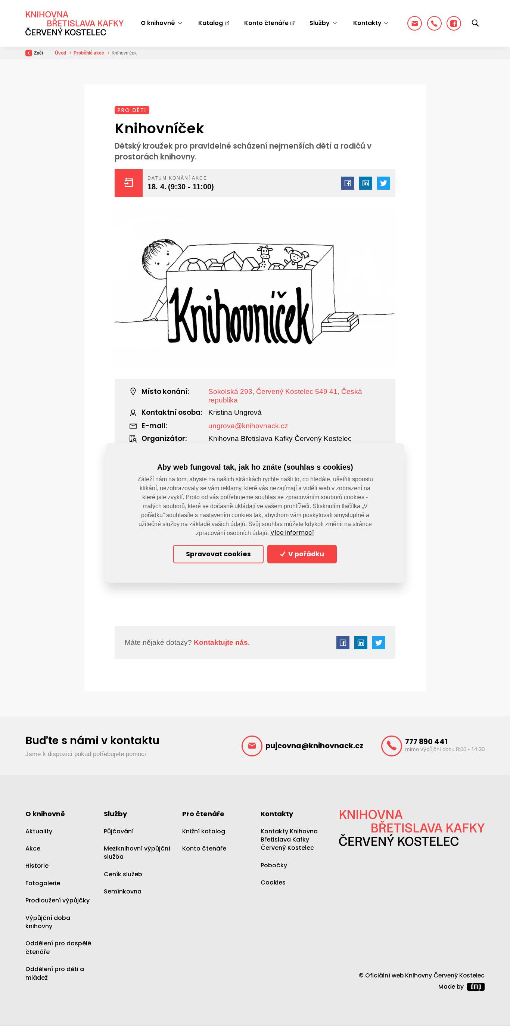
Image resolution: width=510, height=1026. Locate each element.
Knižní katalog (203, 831)
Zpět (38, 53)
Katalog (210, 23)
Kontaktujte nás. (221, 642)
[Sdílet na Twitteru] (383, 183)
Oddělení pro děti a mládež (54, 973)
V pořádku (305, 554)
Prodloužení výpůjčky (57, 900)
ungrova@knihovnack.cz (248, 426)
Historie (37, 865)
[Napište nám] (414, 23)
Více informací (292, 533)
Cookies (273, 882)
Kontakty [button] (367, 23)
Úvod (61, 53)
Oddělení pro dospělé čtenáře (58, 947)
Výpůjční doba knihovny (47, 922)
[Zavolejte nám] (434, 23)
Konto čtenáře (266, 23)
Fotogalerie (42, 883)
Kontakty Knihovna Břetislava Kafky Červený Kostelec (289, 839)
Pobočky (274, 865)
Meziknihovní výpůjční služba (137, 852)
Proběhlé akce (89, 53)
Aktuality (38, 831)
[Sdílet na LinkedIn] (365, 183)
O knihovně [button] (158, 23)
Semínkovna (123, 891)
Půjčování (119, 831)
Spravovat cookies (218, 554)
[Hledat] (475, 23)
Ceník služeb (123, 874)
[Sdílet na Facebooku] (347, 183)
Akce (32, 848)
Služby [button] (320, 23)
